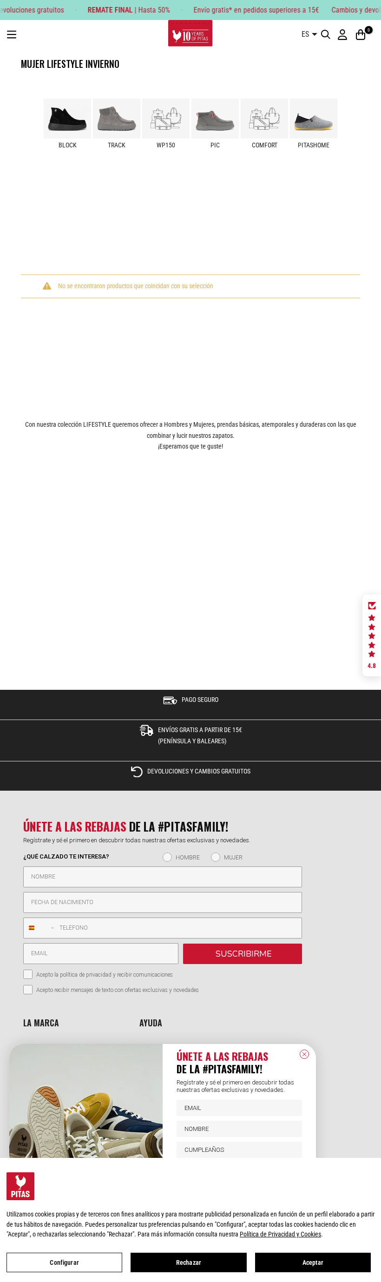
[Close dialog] (304, 1054)
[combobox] (39, 928)
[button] (371, 635)
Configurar (64, 1262)
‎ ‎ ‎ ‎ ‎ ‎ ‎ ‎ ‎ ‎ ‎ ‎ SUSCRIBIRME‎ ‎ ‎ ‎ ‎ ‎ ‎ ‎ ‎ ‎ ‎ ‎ (242, 953)
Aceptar (312, 1262)
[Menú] (11, 34)
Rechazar (188, 1262)
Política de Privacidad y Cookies (280, 1234)
